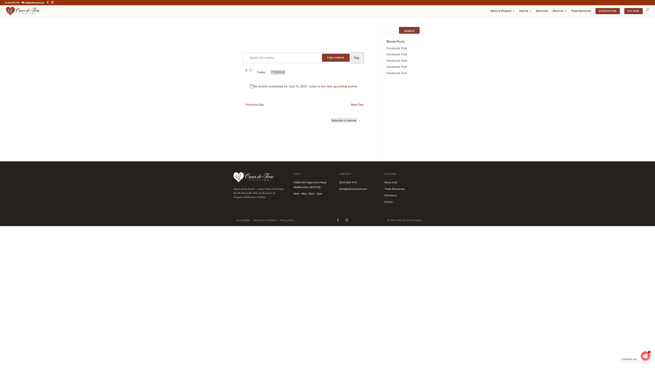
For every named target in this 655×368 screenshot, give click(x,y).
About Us (557, 11)
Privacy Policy (287, 220)
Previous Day (254, 104)
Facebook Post (396, 48)
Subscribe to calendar (344, 120)
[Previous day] (246, 70)
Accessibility (243, 220)
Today (261, 72)
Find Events (335, 57)
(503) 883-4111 (348, 182)
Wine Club (542, 11)
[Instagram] (346, 220)
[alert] (304, 86)
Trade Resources (581, 11)
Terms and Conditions (264, 220)
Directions (390, 195)
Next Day (357, 104)
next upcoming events (341, 86)
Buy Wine (633, 11)
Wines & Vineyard (500, 11)
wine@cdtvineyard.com (353, 188)
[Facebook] (338, 220)
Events (388, 201)
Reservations (607, 11)
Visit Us (523, 11)
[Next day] (251, 70)
